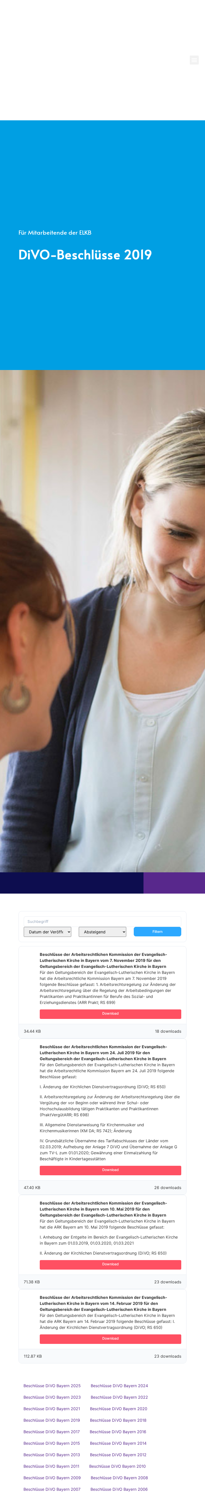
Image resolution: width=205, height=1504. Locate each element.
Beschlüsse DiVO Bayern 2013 (52, 1454)
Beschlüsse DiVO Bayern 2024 (119, 1385)
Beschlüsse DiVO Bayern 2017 (52, 1431)
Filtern (157, 931)
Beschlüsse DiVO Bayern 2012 (118, 1454)
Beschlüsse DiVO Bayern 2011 (51, 1466)
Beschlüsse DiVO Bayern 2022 (119, 1397)
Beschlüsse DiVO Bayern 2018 (118, 1420)
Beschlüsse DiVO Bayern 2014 (118, 1443)
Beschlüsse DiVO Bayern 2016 (118, 1431)
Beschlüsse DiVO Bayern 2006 (119, 1489)
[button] (194, 60)
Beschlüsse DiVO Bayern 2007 (52, 1489)
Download (110, 1013)
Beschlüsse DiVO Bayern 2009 (52, 1477)
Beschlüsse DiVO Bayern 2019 (52, 1420)
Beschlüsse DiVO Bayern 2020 (118, 1408)
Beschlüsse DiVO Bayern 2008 (119, 1477)
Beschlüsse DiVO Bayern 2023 (52, 1397)
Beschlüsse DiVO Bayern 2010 (117, 1466)
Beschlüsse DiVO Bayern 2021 (52, 1408)
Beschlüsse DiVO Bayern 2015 (52, 1443)
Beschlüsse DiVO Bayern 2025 (52, 1385)
